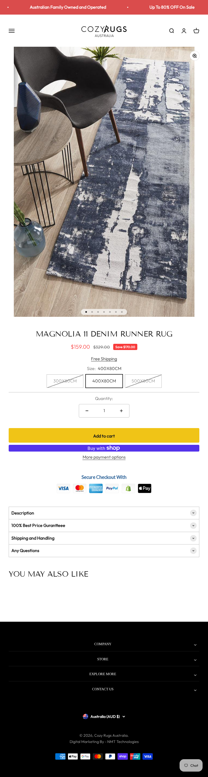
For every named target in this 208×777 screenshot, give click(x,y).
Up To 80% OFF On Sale (163, 7)
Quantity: (104, 398)
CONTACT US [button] (102, 689)
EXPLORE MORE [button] (102, 674)
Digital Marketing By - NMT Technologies (104, 741)
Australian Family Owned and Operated (59, 7)
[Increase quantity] (121, 410)
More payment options (104, 457)
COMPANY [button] (102, 644)
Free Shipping (104, 358)
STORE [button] (102, 659)
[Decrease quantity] (87, 410)
